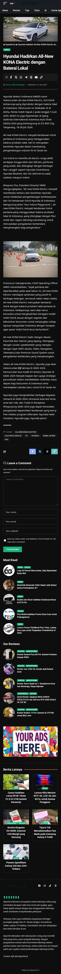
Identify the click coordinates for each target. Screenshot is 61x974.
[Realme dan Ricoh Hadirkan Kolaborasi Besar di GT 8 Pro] (9, 599)
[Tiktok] (50, 885)
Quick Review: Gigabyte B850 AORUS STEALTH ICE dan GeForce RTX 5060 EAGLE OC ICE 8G (36, 700)
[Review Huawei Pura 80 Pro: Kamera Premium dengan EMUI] (9, 654)
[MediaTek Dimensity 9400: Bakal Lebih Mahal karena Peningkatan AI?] (9, 585)
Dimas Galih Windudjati (15, 85)
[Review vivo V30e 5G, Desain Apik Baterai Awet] (9, 669)
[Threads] (55, 885)
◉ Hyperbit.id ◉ (10, 44)
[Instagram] (44, 885)
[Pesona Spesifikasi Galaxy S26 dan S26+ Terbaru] (16, 852)
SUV (6, 439)
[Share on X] (16, 77)
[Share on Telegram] (26, 77)
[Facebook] (39, 885)
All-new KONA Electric (25, 432)
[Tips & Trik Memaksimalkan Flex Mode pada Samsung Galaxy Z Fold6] (45, 817)
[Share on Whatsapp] (21, 77)
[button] (6, 3)
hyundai (35, 436)
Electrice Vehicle (13, 436)
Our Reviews (11, 644)
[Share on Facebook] (11, 77)
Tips (45, 823)
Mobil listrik (49, 436)
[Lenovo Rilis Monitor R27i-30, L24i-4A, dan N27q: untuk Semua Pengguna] (45, 782)
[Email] (36, 77)
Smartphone (32, 651)
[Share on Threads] (31, 77)
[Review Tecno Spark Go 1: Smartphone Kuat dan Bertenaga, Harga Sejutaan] (9, 683)
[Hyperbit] (30, 3)
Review (21, 651)
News (6, 50)
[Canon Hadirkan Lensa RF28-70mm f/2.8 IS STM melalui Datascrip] (16, 782)
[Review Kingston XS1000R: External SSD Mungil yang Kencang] (16, 817)
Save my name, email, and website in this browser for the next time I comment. (31, 540)
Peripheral (23, 693)
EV (19, 368)
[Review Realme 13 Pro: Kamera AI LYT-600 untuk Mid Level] (9, 712)
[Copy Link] (41, 77)
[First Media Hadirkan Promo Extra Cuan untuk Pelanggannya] (9, 614)
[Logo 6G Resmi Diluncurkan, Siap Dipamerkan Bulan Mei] (9, 570)
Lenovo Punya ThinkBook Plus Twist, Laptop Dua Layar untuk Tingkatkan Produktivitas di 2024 (36, 630)
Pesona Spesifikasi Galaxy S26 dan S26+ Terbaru (16, 865)
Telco (27, 567)
